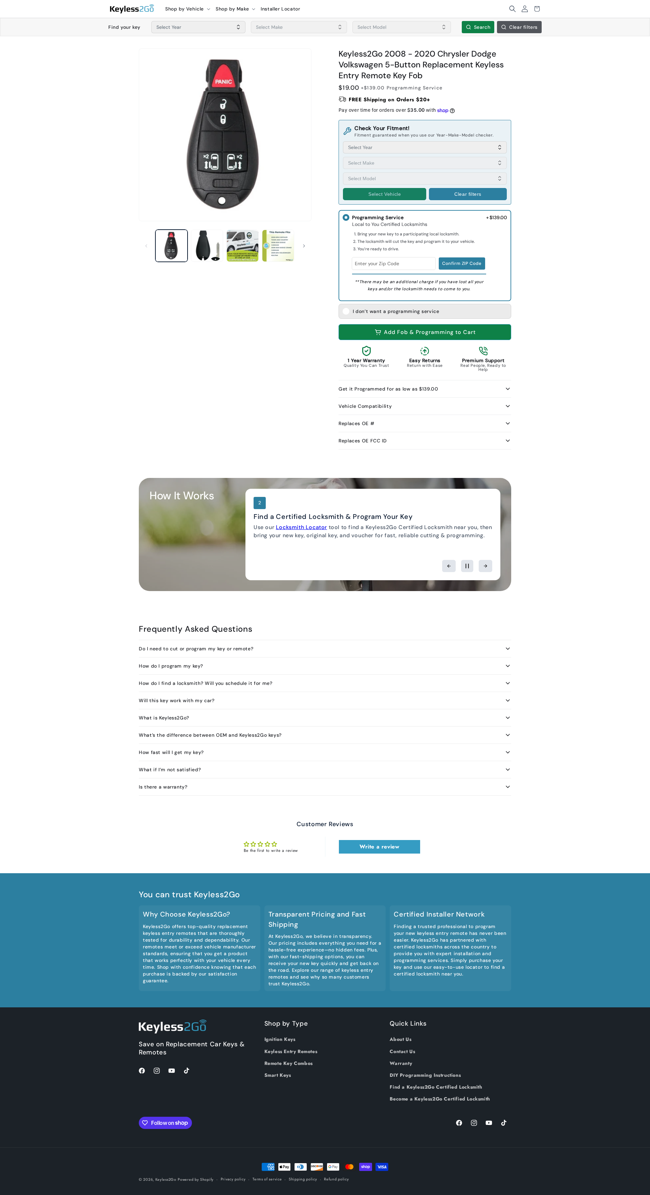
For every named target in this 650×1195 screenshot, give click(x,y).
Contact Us (402, 1051)
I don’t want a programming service (396, 311)
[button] (187, 9)
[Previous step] (449, 566)
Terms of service (267, 1179)
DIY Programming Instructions (425, 1075)
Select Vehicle (384, 194)
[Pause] (467, 566)
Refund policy (336, 1179)
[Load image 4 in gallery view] (278, 246)
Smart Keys (277, 1075)
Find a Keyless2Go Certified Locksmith (436, 1087)
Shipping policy (303, 1179)
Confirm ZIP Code (462, 263)
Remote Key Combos (288, 1063)
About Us (400, 1039)
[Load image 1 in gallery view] (171, 246)
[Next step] (485, 566)
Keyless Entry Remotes (291, 1051)
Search (482, 27)
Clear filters (523, 27)
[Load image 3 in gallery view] (242, 246)
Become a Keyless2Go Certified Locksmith (440, 1098)
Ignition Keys (280, 1039)
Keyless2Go (165, 1179)
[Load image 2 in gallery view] (207, 246)
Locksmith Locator (301, 527)
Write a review (379, 847)
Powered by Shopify (196, 1179)
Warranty (401, 1063)
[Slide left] (146, 245)
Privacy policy (233, 1179)
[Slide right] (304, 245)
